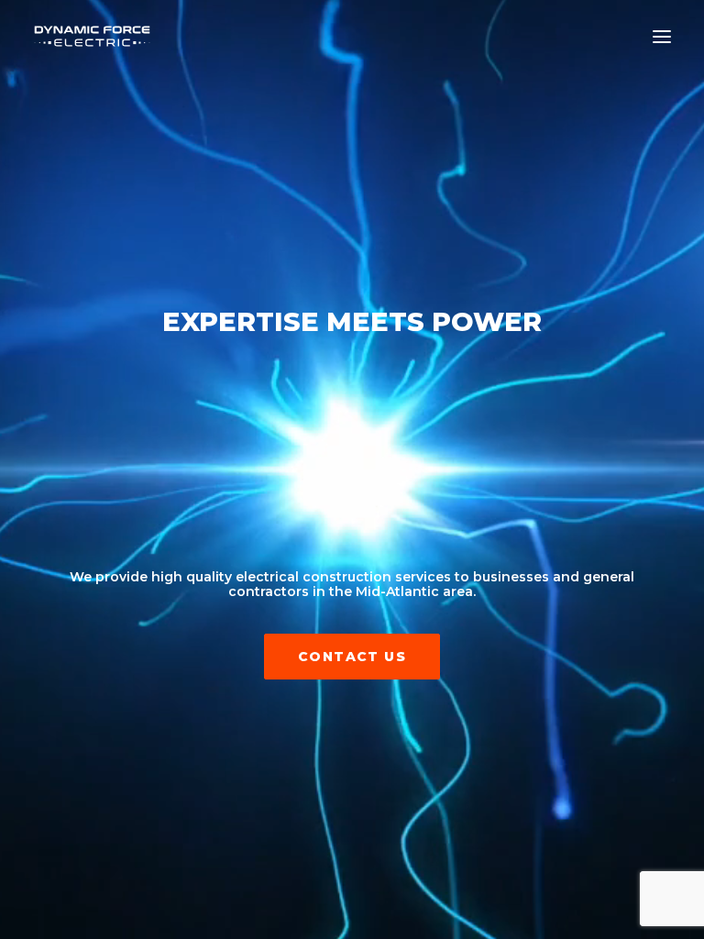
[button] (662, 36)
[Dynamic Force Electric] (92, 36)
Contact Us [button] (352, 656)
